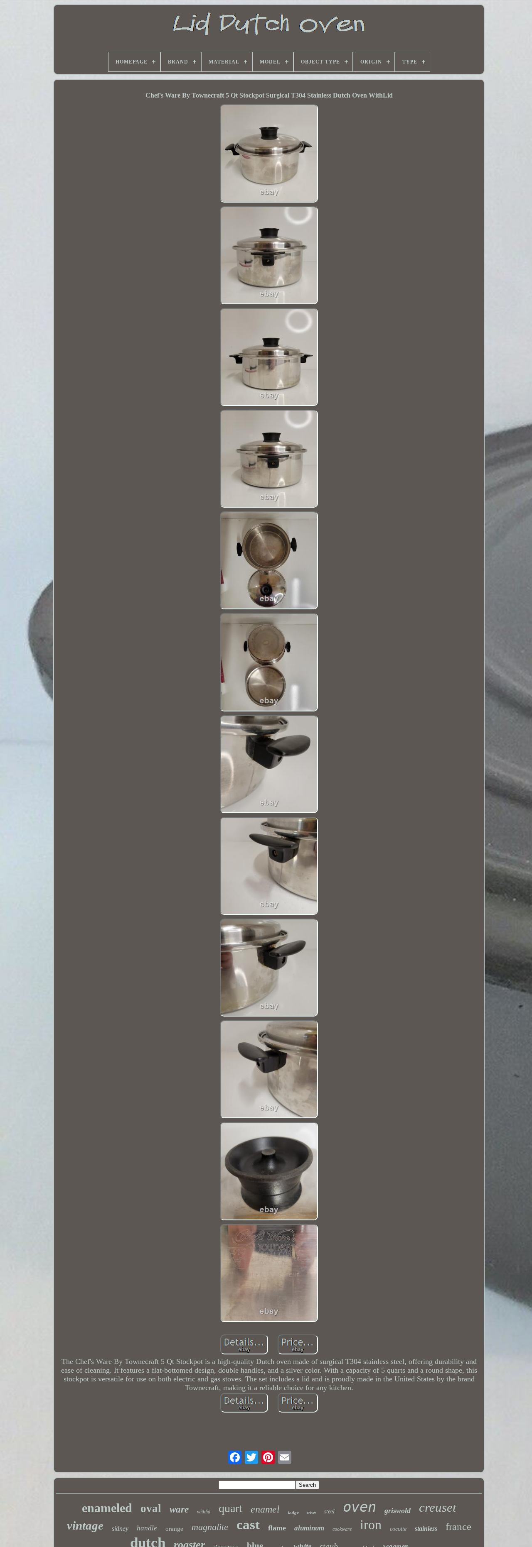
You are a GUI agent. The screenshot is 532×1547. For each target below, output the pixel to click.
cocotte (398, 1529)
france (458, 1526)
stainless (426, 1528)
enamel (265, 1509)
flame (277, 1528)
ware (179, 1509)
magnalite (210, 1527)
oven (359, 1506)
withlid (203, 1512)
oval (150, 1508)
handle (147, 1528)
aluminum (309, 1528)
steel (329, 1511)
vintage (85, 1525)
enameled (107, 1508)
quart (230, 1508)
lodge (293, 1512)
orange (174, 1528)
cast (248, 1524)
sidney (120, 1528)
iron (371, 1524)
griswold (397, 1510)
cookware (342, 1529)
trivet (311, 1512)
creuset (437, 1507)
